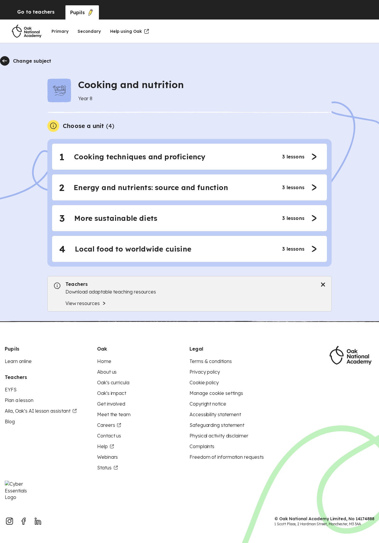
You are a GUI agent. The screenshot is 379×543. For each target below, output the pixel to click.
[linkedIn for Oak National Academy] (38, 521)
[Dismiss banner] (323, 284)
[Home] (27, 31)
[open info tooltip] (53, 126)
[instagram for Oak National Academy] (9, 521)
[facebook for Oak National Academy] (23, 521)
